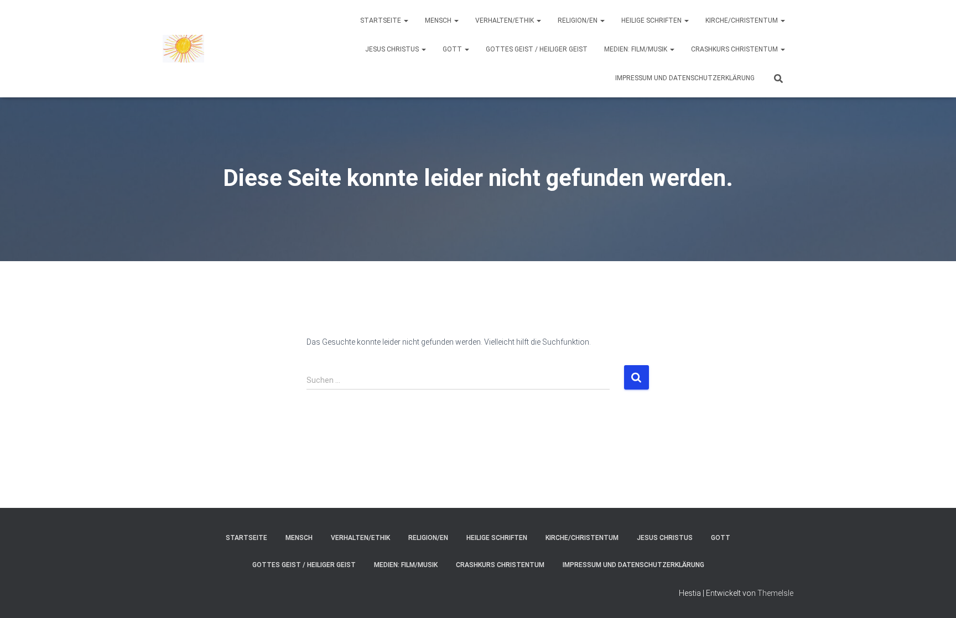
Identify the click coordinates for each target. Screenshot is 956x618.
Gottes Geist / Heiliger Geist (537, 49)
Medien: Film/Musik (636, 49)
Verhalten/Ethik (505, 20)
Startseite (381, 20)
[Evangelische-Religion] (183, 49)
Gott (453, 49)
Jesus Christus (392, 49)
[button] (405, 20)
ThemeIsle (775, 593)
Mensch (439, 20)
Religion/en (578, 20)
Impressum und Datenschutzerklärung (685, 78)
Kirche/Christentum (742, 20)
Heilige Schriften (652, 20)
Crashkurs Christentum (735, 49)
